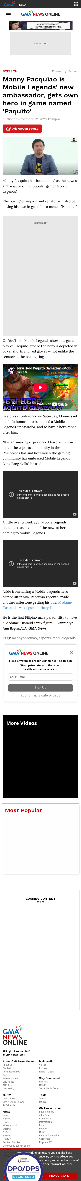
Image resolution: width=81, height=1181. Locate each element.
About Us (7, 1064)
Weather (7, 1128)
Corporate (44, 1138)
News (23, 5)
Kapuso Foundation (49, 1135)
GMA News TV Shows (13, 1102)
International (45, 1121)
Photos (43, 1068)
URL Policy (8, 1081)
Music (42, 1132)
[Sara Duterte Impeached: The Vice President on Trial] (40, 25)
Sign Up (40, 687)
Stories (42, 1101)
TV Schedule (9, 1105)
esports (45, 638)
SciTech (6, 1132)
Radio (42, 1125)
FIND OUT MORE (59, 1175)
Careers (6, 1075)
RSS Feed (43, 1081)
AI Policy (7, 1085)
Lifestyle (7, 1139)
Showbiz (7, 1135)
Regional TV (45, 1142)
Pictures (43, 1128)
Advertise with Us (11, 1071)
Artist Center (45, 1115)
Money (6, 1118)
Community (45, 1118)
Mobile (42, 1085)
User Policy (8, 1088)
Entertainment (46, 1111)
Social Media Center (49, 1088)
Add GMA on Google (22, 129)
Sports (6, 1122)
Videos (42, 1064)
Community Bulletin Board (16, 1145)
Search (42, 1098)
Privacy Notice (10, 1078)
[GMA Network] (9, 3)
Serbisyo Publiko (11, 1142)
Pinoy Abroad (10, 1125)
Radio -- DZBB (46, 1071)
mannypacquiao (24, 638)
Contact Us (8, 1068)
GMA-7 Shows (9, 1098)
